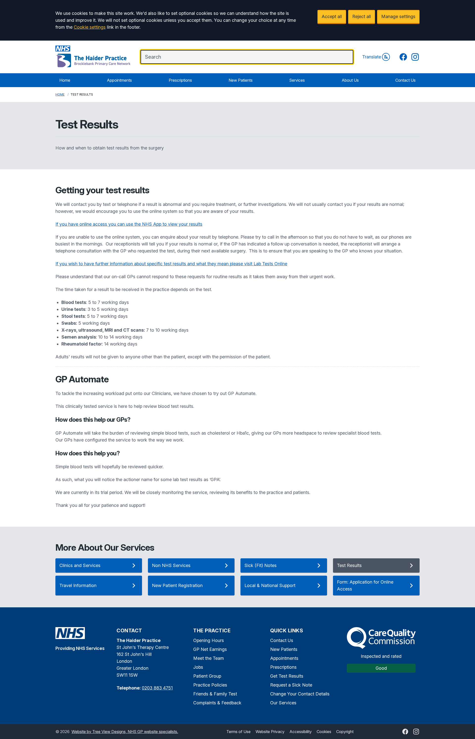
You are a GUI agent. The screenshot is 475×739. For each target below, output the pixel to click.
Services (297, 80)
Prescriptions (180, 80)
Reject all (361, 16)
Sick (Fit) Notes (260, 565)
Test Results (349, 565)
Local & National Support (269, 585)
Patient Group (207, 676)
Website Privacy (270, 731)
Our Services (283, 702)
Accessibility (300, 731)
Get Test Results (286, 676)
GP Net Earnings (210, 649)
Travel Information (77, 585)
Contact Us (405, 80)
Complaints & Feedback (217, 702)
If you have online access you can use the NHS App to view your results (128, 224)
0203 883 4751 (157, 687)
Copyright (345, 731)
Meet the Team (208, 658)
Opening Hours (208, 640)
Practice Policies (210, 685)
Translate (371, 56)
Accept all (332, 16)
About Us (350, 80)
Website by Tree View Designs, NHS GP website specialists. (124, 731)
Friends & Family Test (215, 693)
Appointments (119, 80)
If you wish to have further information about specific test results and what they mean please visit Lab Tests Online (171, 263)
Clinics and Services (79, 565)
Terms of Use (238, 731)
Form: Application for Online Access (365, 585)
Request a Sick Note (291, 685)
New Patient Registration (177, 585)
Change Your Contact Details (300, 693)
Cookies (324, 731)
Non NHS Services (171, 565)
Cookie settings (90, 27)
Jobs (198, 667)
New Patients (241, 80)
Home (64, 80)
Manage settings (398, 16)
